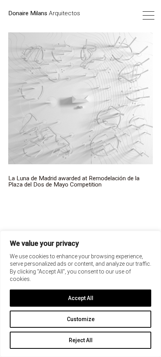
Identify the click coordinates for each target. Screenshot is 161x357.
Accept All (80, 298)
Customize (81, 319)
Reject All (81, 340)
